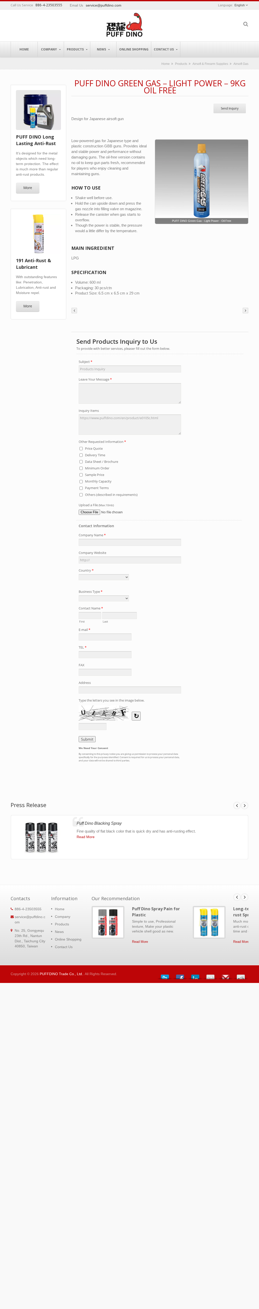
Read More (86, 837)
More (27, 187)
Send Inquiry (230, 108)
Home (24, 49)
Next (244, 805)
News (102, 49)
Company (49, 49)
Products (75, 49)
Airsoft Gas (240, 63)
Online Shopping (133, 49)
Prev (237, 805)
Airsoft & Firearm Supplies (210, 63)
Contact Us (164, 49)
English (239, 5)
